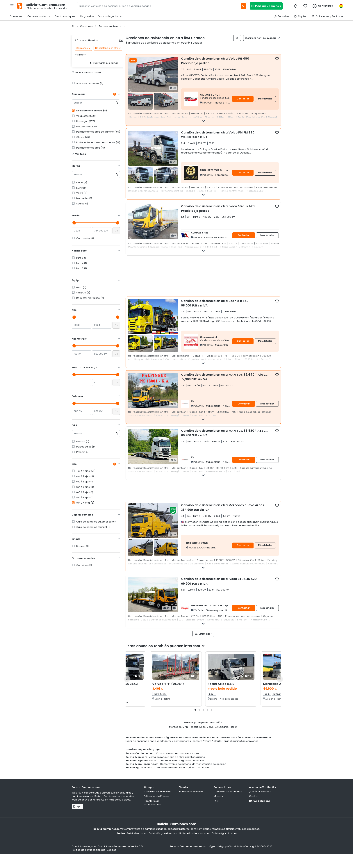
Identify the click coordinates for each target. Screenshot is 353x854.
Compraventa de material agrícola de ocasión (182, 767)
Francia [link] (82, 441)
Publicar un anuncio (191, 791)
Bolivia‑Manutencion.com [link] (194, 833)
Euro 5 (81, 268)
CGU (141, 846)
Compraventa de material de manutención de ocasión (193, 764)
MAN (81, 187)
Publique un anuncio (267, 6)
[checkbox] (277, 58)
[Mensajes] (295, 5)
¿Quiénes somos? (260, 791)
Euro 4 (81, 263)
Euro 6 (82, 257)
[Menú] (11, 5)
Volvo (81, 193)
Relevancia (261, 38)
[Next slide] (280, 679)
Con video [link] (84, 565)
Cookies (111, 849)
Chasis (83, 137)
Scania (82, 203)
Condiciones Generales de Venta (118, 846)
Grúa (81, 287)
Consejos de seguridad (228, 791)
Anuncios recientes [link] (89, 83)
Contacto (254, 796)
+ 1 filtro (79, 54)
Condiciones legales (84, 846)
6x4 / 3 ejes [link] (85, 486)
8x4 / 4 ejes (85, 502)
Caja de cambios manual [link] (93, 527)
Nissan (234, 726)
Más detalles (265, 98)
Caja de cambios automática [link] (96, 521)
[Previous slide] (127, 679)
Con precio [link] (85, 238)
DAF (217, 726)
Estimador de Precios (156, 796)
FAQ (216, 801)
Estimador (205, 633)
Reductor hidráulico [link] (90, 297)
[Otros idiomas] (341, 6)
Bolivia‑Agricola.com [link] (224, 833)
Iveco (81, 182)
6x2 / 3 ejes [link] (85, 481)
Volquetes (86, 115)
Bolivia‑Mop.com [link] (137, 833)
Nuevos (82, 546)
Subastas (283, 16)
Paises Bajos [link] (85, 446)
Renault (193, 726)
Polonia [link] (82, 452)
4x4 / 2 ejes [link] (85, 476)
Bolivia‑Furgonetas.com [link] (163, 833)
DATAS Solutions (259, 801)
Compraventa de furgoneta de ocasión (181, 760)
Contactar (243, 98)
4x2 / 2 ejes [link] (85, 471)
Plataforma (86, 126)
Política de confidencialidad (88, 849)
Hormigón (85, 121)
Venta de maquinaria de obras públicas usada (177, 757)
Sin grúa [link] (83, 292)
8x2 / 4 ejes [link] (85, 497)
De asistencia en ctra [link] (106, 48)
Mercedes (84, 198)
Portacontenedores (90, 147)
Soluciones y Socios (327, 16)
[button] (195, 710)
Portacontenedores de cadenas (98, 142)
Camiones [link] (82, 48)
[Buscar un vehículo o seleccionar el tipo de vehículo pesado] (243, 6)
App (78, 806)
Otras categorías (108, 16)
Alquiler (302, 16)
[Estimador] (237, 38)
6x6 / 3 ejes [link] (84, 492)
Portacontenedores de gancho (98, 131)
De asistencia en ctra (91, 110)
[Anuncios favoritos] (305, 5)
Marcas (218, 796)
